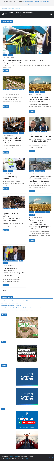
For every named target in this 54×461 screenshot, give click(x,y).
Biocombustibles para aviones (11, 177)
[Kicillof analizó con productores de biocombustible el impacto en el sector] (14, 253)
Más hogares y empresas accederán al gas (11, 305)
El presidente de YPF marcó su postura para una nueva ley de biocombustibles (40, 138)
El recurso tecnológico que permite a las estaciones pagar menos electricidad (19, 310)
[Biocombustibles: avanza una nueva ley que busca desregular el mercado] (27, 40)
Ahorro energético (28, 12)
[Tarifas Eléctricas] (2, 14)
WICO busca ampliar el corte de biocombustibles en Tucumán (13, 140)
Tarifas (18, 12)
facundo (12, 57)
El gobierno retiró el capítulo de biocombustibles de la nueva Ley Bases (11, 217)
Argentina (5, 89)
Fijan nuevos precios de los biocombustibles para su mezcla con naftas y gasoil (40, 178)
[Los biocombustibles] (14, 82)
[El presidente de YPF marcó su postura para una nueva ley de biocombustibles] (40, 123)
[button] (20, 12)
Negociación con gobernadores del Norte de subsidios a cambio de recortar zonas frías (36, 2)
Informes (26, 16)
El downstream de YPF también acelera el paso (12, 303)
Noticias (11, 12)
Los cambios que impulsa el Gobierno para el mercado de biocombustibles (40, 99)
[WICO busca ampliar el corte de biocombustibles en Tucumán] (14, 124)
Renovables (10, 55)
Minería (4, 208)
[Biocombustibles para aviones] (14, 164)
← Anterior (4, 290)
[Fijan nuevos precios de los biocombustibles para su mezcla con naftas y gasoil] (40, 164)
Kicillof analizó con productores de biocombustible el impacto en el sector (13, 271)
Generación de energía (15, 16)
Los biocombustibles (11, 95)
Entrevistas (37, 131)
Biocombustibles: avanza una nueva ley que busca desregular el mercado (23, 61)
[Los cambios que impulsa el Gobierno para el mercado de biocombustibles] (40, 83)
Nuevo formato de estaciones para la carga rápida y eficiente (15, 300)
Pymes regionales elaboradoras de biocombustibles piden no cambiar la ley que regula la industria (40, 224)
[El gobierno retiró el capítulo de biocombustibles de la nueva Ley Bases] (14, 202)
